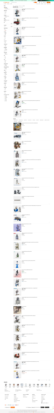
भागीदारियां (42, 400)
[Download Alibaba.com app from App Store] (42, 407)
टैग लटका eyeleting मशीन (17, 389)
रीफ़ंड (32, 399)
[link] (53, 407)
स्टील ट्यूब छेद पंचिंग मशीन (20, 121)
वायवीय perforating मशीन (39, 390)
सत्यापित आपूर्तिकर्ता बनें (43, 399)
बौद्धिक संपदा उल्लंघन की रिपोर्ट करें (34, 400)
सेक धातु (5, 389)
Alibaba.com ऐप (33, 407)
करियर (5, 399)
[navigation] (8, 193)
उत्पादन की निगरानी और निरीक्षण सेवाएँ (17, 400)
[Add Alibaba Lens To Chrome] (13, 407)
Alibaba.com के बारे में (7, 394)
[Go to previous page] (37, 380)
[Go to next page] (48, 380)
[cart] (41, 2)
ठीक (11, 23)
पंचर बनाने (27, 391)
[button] (33, 2)
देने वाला (23, 11)
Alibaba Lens (7, 407)
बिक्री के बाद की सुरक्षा (15, 399)
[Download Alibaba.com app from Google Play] (47, 407)
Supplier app (29, 407)
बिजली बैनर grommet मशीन (7, 391)
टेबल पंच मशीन (27, 390)
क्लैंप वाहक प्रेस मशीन (15, 121)
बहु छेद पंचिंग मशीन (27, 389)
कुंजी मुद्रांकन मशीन (6, 390)
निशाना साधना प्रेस (38, 389)
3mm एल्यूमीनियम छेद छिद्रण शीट (18, 390)
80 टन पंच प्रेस (16, 391)
